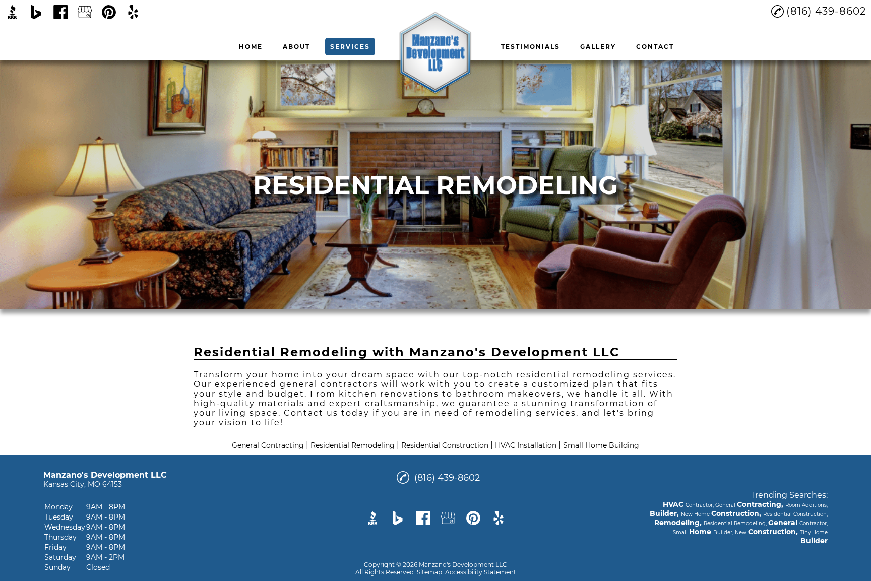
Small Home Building (601, 445)
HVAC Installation (525, 445)
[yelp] (133, 12)
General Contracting (268, 445)
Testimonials (530, 46)
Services (350, 46)
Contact (655, 46)
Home (251, 46)
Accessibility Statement (480, 572)
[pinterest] (109, 12)
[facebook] (60, 12)
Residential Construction (444, 445)
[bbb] (12, 12)
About (296, 46)
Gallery (598, 46)
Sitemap (429, 572)
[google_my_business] (85, 12)
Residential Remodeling (352, 445)
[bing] (36, 12)
